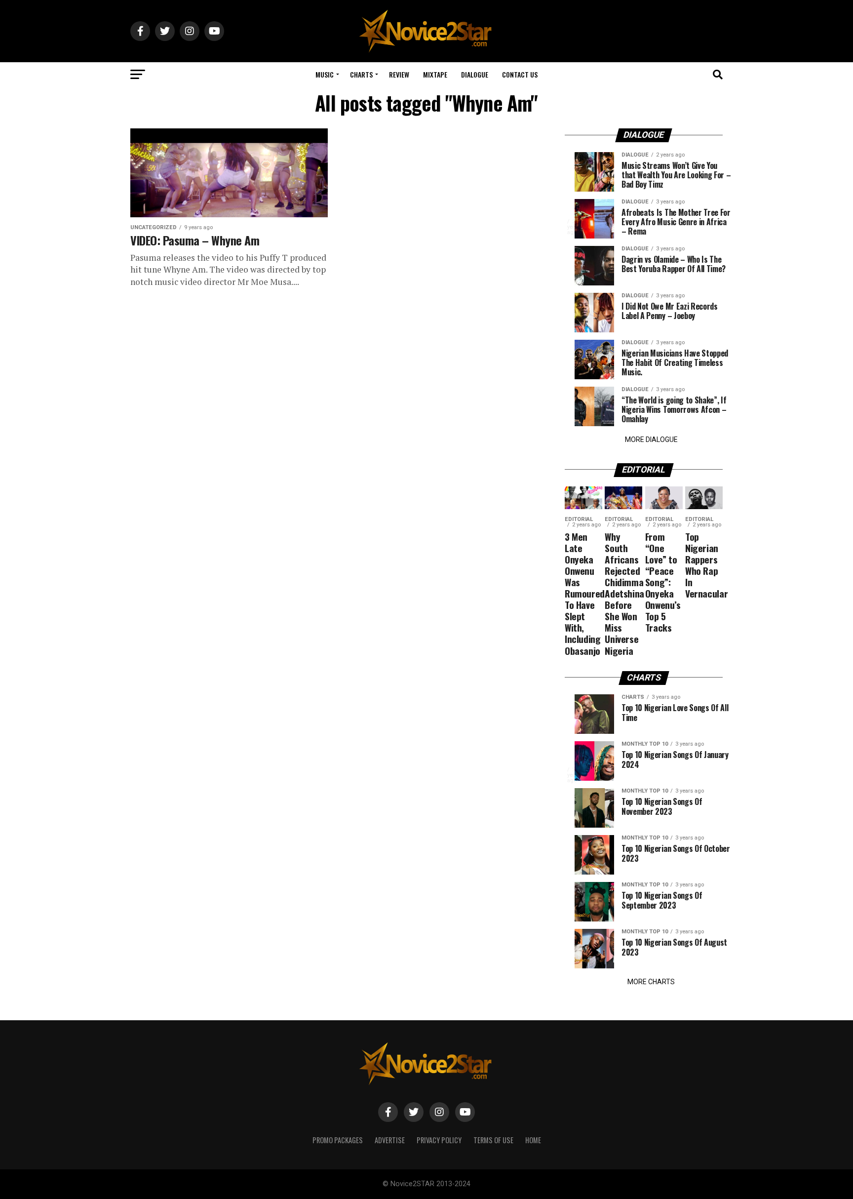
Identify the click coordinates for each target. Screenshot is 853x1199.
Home (533, 1140)
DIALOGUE (474, 74)
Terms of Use (493, 1140)
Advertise (390, 1140)
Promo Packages (337, 1140)
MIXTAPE (435, 74)
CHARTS (361, 74)
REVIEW (399, 74)
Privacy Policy (439, 1140)
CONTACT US (520, 74)
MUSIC (324, 74)
